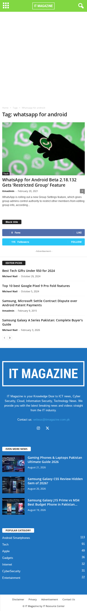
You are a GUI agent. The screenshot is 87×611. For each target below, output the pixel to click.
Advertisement (49, 599)
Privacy (33, 599)
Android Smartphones (16, 538)
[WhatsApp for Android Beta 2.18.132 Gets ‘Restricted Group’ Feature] (43, 148)
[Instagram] (39, 428)
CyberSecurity (11, 571)
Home (5, 107)
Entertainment (11, 577)
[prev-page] (4, 337)
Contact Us (68, 599)
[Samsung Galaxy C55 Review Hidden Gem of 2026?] (13, 485)
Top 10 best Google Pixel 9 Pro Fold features (36, 286)
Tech (5, 173)
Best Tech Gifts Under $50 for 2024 (28, 271)
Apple (6, 551)
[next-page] (10, 337)
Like (79, 232)
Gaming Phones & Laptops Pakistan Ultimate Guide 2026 (55, 459)
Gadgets (7, 558)
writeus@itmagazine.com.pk (51, 419)
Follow (76, 241)
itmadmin (8, 191)
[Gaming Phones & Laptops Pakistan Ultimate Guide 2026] (13, 463)
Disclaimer (18, 599)
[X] (48, 428)
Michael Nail (9, 276)
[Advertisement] (43, 57)
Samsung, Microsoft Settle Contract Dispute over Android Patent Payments (39, 303)
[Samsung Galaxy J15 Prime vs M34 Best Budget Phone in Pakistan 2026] (13, 506)
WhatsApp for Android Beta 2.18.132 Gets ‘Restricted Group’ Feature (39, 182)
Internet (7, 564)
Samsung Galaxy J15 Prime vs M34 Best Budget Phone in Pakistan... (53, 502)
